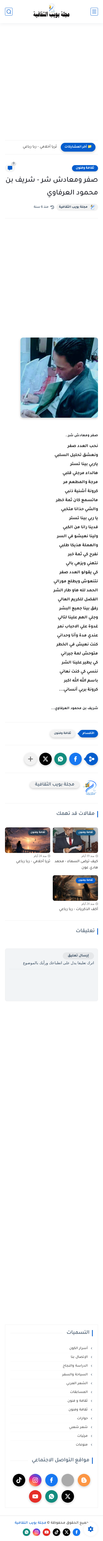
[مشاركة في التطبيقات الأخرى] (30, 759)
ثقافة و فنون (78, 1401)
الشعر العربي (77, 1383)
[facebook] (51, 1480)
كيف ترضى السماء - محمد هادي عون (76, 865)
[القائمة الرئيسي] (94, 12)
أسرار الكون (79, 1348)
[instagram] (35, 1480)
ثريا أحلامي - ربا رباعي (40, 147)
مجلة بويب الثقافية (73, 207)
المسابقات (79, 1392)
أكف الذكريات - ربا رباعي (78, 910)
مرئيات (83, 1436)
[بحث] (8, 12)
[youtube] (35, 1496)
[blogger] (84, 1480)
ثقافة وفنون (85, 168)
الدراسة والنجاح (76, 1366)
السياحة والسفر (75, 1375)
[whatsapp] (51, 1496)
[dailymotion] (68, 1480)
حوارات (83, 1418)
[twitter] (68, 1496)
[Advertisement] (51, 84)
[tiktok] (19, 1480)
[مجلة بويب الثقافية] (51, 11)
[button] (75, 759)
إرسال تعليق (78, 956)
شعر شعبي (79, 1427)
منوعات (82, 1445)
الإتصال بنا (80, 1357)
